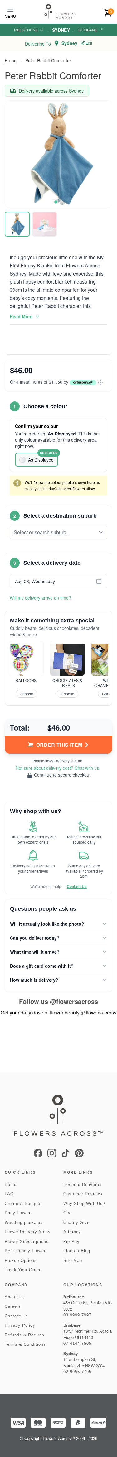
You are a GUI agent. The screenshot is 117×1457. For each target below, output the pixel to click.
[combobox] (54, 532)
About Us (14, 1297)
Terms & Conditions (25, 1344)
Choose (26, 693)
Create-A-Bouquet (23, 1203)
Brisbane (87, 29)
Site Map (72, 1260)
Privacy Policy (20, 1325)
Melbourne (26, 29)
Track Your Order (23, 1270)
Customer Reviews (82, 1193)
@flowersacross (74, 1001)
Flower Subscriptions (27, 1241)
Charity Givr (76, 1222)
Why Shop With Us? (84, 1203)
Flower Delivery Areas (28, 1231)
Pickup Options (21, 1260)
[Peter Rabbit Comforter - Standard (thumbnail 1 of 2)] (17, 224)
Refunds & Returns (24, 1335)
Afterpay (72, 1231)
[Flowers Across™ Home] (60, 11)
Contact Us (77, 886)
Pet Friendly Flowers (26, 1251)
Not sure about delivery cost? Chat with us (57, 768)
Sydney (61, 30)
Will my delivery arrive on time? (40, 598)
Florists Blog (76, 1251)
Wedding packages (24, 1222)
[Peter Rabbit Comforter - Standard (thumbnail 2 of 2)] (44, 224)
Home (11, 60)
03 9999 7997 (77, 1315)
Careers (13, 1306)
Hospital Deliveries (83, 1184)
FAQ (9, 1193)
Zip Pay (71, 1241)
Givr (67, 1212)
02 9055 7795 (77, 1371)
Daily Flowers (19, 1212)
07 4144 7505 (77, 1343)
